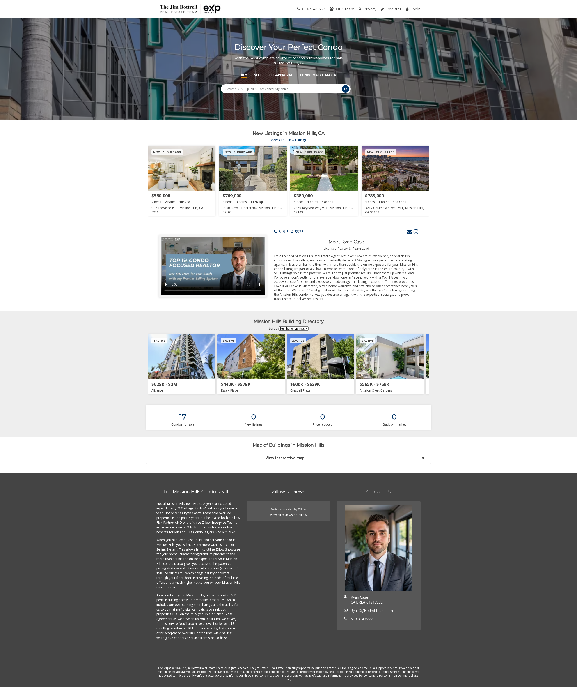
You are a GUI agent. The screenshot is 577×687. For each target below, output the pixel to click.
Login (416, 9)
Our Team (345, 9)
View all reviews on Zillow (288, 515)
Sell (257, 75)
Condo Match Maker (318, 75)
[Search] (345, 89)
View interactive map (285, 457)
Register (393, 9)
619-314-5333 (313, 9)
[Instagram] (416, 231)
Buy (244, 75)
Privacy (369, 9)
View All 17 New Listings (288, 140)
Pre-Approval (281, 75)
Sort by (274, 328)
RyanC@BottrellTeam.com (372, 611)
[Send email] (409, 231)
